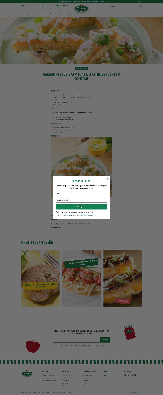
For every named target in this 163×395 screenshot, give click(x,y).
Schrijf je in (81, 207)
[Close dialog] (107, 178)
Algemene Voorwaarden (85, 215)
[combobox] (81, 200)
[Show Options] (105, 200)
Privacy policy (66, 215)
